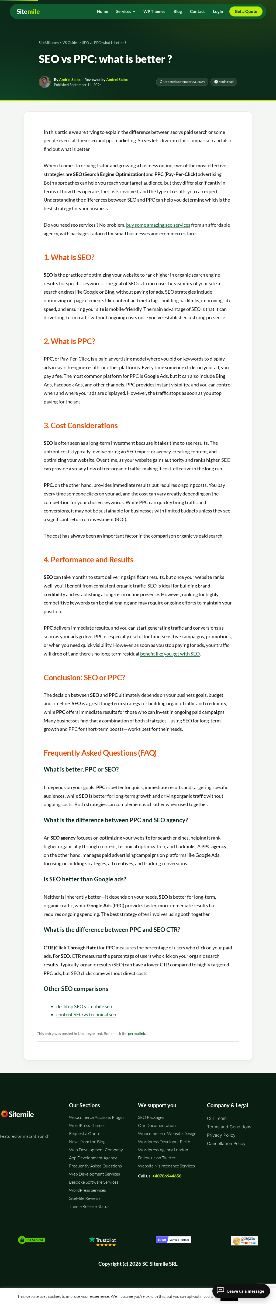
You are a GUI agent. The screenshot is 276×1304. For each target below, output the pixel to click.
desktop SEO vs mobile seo (84, 1006)
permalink (136, 1033)
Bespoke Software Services (93, 1182)
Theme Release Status (89, 1206)
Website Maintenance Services (166, 1166)
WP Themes (154, 11)
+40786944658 (166, 1175)
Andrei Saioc (70, 79)
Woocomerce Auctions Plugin (96, 1117)
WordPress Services (87, 1190)
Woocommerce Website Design (167, 1133)
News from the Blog (87, 1141)
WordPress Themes (87, 1125)
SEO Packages (151, 1117)
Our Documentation (157, 1125)
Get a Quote (246, 11)
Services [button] (123, 11)
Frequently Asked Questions (95, 1166)
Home (102, 11)
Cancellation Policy (226, 1143)
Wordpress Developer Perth (164, 1141)
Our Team (217, 1118)
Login (218, 11)
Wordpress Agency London (163, 1149)
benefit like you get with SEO (170, 654)
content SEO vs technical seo (86, 1014)
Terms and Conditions (229, 1126)
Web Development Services (94, 1174)
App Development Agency (93, 1157)
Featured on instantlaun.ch (25, 1136)
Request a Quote (84, 1133)
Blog (178, 11)
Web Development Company (96, 1149)
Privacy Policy (221, 1135)
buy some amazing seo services (158, 225)
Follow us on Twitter (156, 1157)
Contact (197, 11)
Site (28, 11)
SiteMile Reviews (85, 1198)
